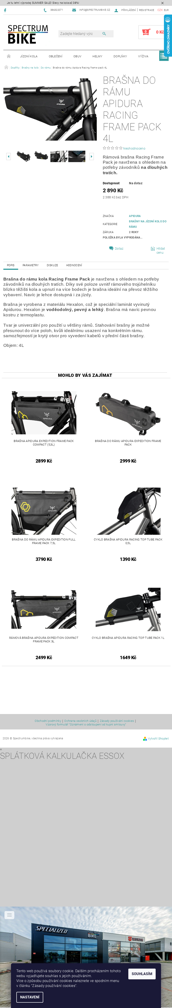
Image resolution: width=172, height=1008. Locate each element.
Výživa (143, 56)
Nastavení (29, 997)
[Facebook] (5, 10)
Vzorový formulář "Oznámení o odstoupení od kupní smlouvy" (86, 724)
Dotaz (119, 248)
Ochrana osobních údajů (80, 721)
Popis (11, 265)
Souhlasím (142, 974)
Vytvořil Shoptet (158, 738)
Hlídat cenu (161, 250)
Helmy (97, 56)
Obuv (77, 56)
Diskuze (52, 265)
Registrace (146, 10)
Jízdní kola (29, 56)
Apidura (135, 216)
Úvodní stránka (9, 56)
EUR (166, 10)
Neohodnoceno (134, 148)
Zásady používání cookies (117, 721)
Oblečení (55, 56)
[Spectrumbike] (28, 34)
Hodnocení (74, 265)
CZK (160, 10)
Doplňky (120, 56)
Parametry (31, 265)
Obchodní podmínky (48, 721)
